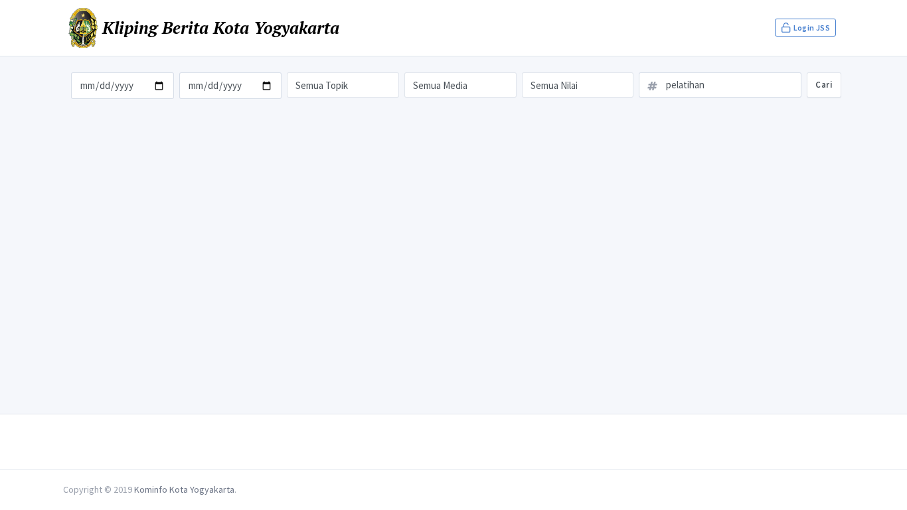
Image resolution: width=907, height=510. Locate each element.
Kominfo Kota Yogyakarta (184, 489)
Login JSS (810, 28)
